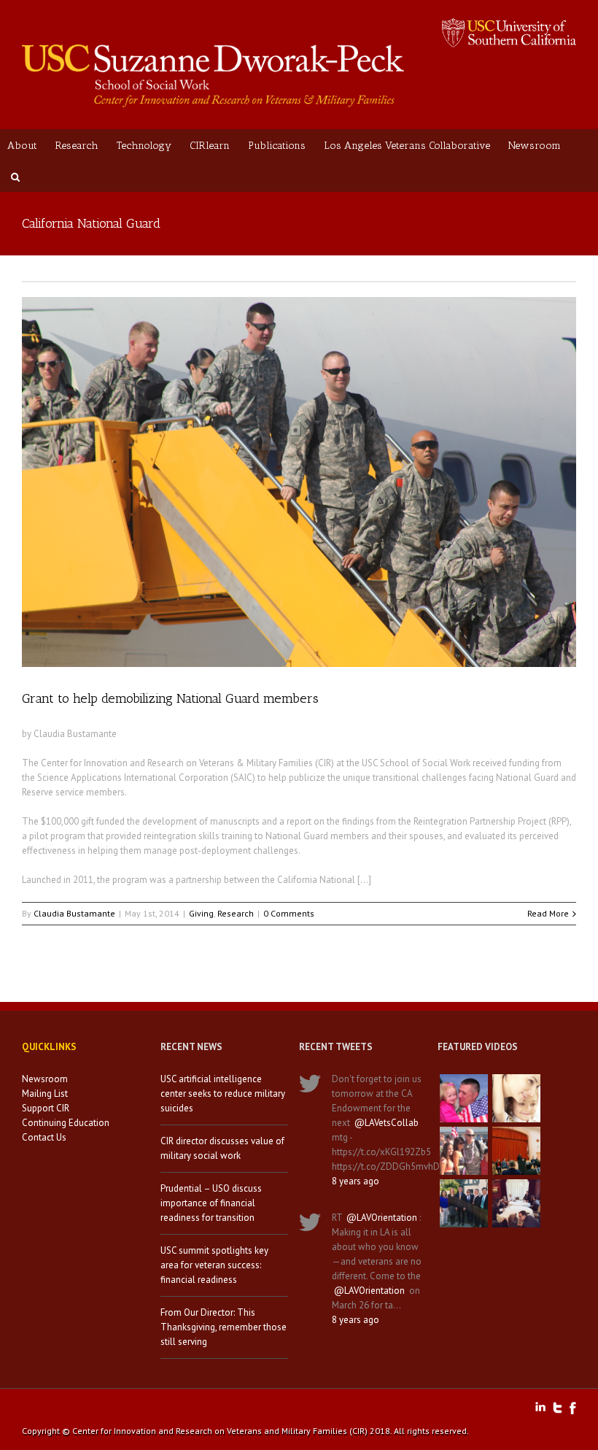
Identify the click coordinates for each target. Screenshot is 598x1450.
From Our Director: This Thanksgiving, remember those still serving (223, 1327)
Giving (201, 913)
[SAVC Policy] (464, 1098)
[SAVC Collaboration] (464, 1151)
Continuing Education (65, 1123)
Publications (277, 145)
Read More (548, 913)
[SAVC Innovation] (516, 1098)
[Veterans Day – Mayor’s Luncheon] (464, 1203)
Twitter (557, 1408)
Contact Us (44, 1137)
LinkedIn (540, 1406)
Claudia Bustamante (74, 913)
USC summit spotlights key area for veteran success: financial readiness (214, 1265)
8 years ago (355, 1181)
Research (76, 145)
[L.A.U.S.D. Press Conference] (516, 1151)
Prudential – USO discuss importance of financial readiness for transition (211, 1203)
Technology (144, 145)
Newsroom (534, 145)
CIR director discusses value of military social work (222, 1148)
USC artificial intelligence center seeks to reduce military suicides (222, 1093)
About (22, 145)
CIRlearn (210, 145)
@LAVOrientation (381, 1217)
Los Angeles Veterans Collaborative (407, 145)
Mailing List (45, 1093)
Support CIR (45, 1108)
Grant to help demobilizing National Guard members (170, 698)
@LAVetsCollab (386, 1123)
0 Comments (288, 913)
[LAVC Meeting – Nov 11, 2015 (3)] (516, 1203)
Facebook (573, 1408)
